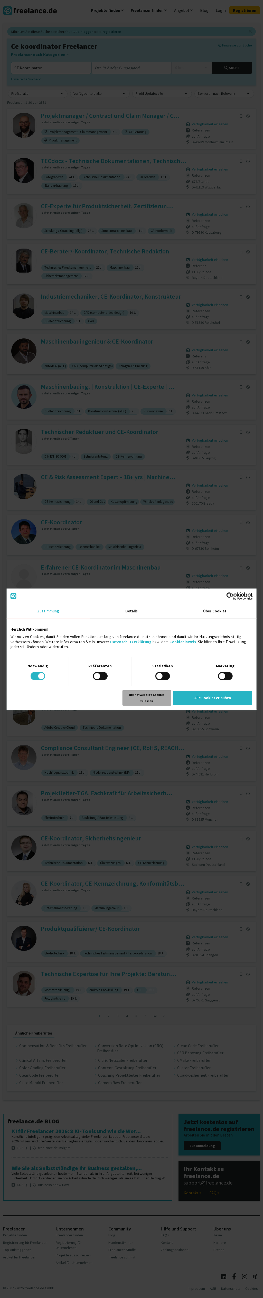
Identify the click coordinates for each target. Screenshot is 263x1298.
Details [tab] (131, 610)
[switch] (100, 677)
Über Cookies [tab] (214, 610)
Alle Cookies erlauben (212, 697)
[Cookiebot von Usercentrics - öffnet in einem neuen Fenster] (230, 596)
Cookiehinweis (183, 641)
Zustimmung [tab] (48, 610)
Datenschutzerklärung (131, 641)
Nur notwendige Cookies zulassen (146, 698)
